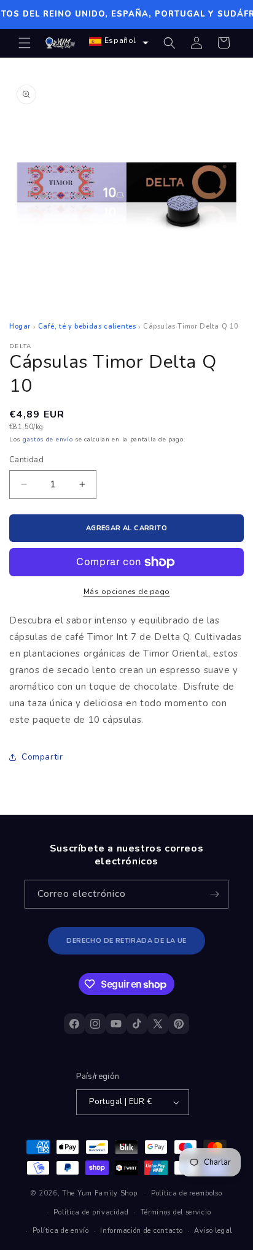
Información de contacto (141, 1230)
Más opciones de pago (127, 591)
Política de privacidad (90, 1212)
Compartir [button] (42, 757)
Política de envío (61, 1230)
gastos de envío (48, 439)
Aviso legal (213, 1230)
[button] (24, 42)
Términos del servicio (176, 1212)
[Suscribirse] (214, 894)
